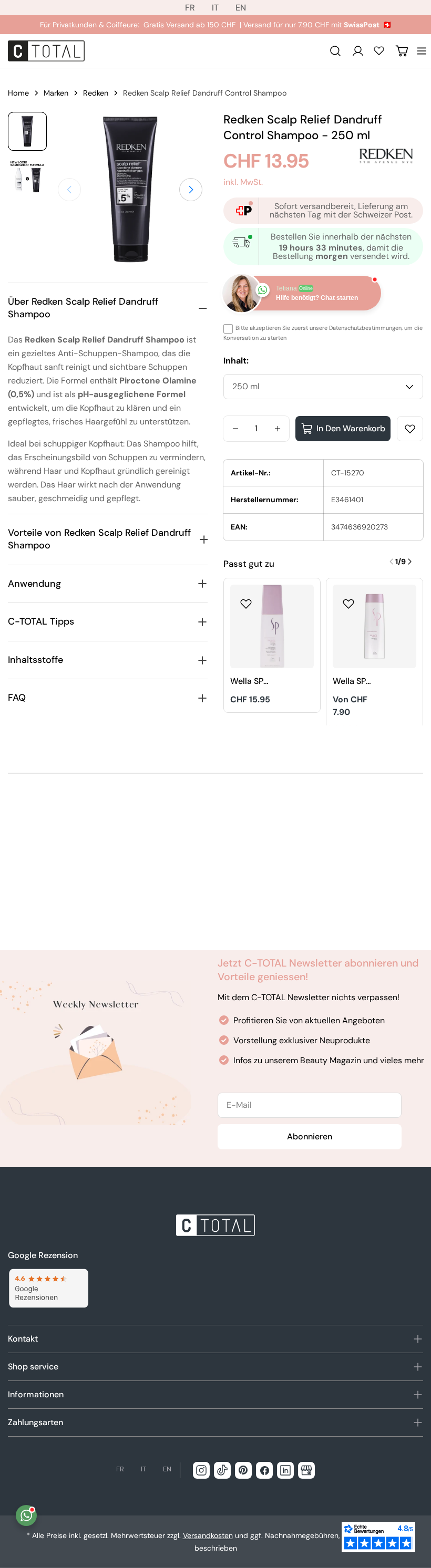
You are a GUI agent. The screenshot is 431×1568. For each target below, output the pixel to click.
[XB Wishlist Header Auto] (378, 50)
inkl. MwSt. (243, 182)
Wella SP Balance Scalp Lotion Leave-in (254, 681)
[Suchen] (335, 51)
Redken (95, 93)
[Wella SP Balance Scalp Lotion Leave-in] (272, 626)
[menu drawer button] (421, 51)
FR (190, 8)
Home (18, 93)
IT (215, 8)
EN (240, 8)
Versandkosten (208, 1535)
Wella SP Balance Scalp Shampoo (352, 681)
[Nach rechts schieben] (190, 189)
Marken (56, 93)
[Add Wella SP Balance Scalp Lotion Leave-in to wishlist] (245, 600)
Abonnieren (309, 1136)
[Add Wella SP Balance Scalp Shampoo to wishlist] (348, 600)
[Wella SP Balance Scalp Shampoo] (374, 626)
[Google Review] (48, 1288)
